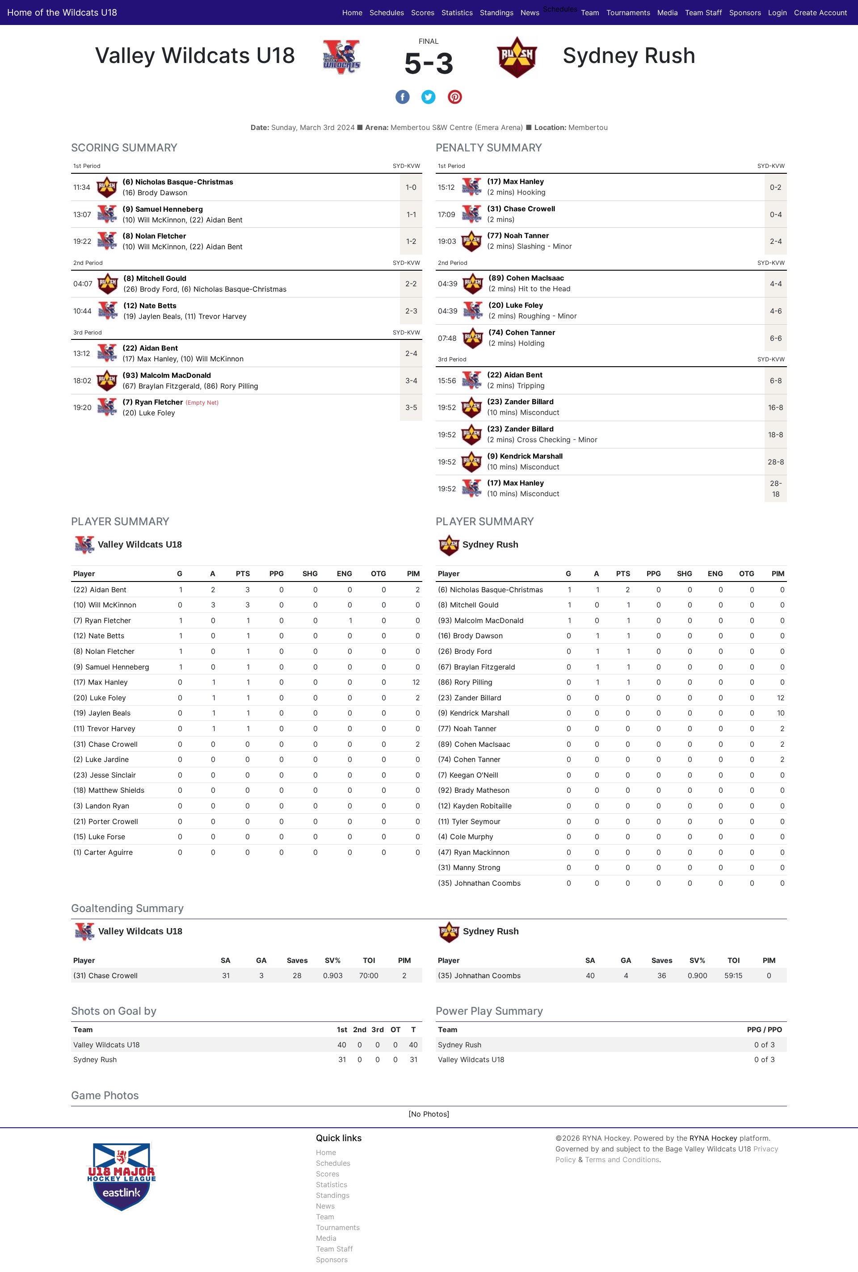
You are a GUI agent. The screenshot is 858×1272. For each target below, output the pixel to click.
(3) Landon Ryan (101, 805)
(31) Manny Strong (469, 867)
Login (777, 12)
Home (352, 12)
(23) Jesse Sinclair (104, 774)
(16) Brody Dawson (154, 192)
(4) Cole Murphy (465, 836)
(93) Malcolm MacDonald (481, 620)
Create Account (820, 12)
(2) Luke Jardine (101, 759)
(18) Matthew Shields (108, 790)
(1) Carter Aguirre (103, 852)
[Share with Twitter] (428, 96)
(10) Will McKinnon (153, 219)
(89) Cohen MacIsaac (526, 277)
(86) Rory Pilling (231, 385)
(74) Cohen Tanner (521, 332)
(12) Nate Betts (98, 635)
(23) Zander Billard (520, 401)
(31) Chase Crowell (521, 208)
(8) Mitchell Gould (468, 604)
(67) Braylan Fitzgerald (161, 385)
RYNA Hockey (713, 1138)
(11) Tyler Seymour (469, 821)
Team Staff (703, 12)
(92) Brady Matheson (473, 790)
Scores (424, 12)
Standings (496, 12)
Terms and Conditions (622, 1159)
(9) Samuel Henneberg (111, 666)
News (530, 12)
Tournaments (628, 12)
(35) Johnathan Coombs (479, 883)
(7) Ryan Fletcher (102, 620)
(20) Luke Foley (148, 412)
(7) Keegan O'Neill (468, 774)
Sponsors (745, 12)
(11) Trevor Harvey (216, 316)
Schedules (387, 12)
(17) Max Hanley (149, 358)
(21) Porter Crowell (105, 821)
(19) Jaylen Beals (152, 316)
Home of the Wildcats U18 (62, 12)
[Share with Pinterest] (455, 96)
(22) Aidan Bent (216, 219)
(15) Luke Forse (99, 836)
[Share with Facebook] (402, 96)
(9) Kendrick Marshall (525, 456)
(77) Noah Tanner (518, 235)
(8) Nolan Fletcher (104, 651)
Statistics (459, 12)
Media (667, 12)
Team (590, 12)
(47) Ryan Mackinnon (473, 852)
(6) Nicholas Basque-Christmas (233, 289)
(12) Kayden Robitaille (475, 805)
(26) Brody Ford (150, 289)
